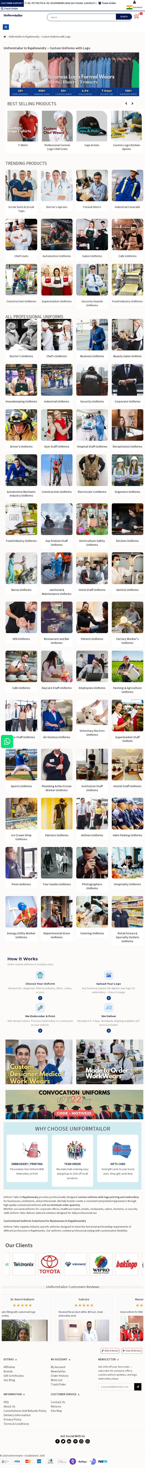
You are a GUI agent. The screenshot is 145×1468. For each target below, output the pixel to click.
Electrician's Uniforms (92, 492)
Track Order (11, 9)
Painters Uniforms (56, 835)
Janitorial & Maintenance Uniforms (56, 592)
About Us (9, 1406)
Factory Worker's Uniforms (127, 641)
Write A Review (111, 1350)
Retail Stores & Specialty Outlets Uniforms (127, 937)
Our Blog (9, 1380)
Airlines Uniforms (92, 835)
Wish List (56, 1380)
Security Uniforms (92, 401)
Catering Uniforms (92, 933)
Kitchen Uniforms (127, 541)
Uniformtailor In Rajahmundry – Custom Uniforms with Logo (40, 36)
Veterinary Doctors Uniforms (92, 733)
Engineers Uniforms (127, 492)
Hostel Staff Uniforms (127, 786)
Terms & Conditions (16, 1424)
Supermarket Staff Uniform (127, 739)
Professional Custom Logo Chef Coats (92, 147)
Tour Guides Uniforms (57, 884)
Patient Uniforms (92, 639)
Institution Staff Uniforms (92, 788)
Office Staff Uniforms (21, 737)
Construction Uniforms (57, 492)
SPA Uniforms (21, 639)
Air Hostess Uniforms (56, 737)
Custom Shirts (23, 145)
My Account (58, 1367)
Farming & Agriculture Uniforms (127, 690)
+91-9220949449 (54, 3)
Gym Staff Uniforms (56, 447)
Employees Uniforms (92, 688)
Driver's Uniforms (21, 447)
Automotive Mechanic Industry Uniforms (21, 494)
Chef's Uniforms (56, 356)
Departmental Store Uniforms (56, 935)
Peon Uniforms (21, 884)
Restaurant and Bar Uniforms (56, 641)
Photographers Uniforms (92, 886)
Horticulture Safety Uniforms (92, 543)
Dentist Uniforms (127, 590)
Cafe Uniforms (21, 688)
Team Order (109, 3)
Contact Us (58, 1402)
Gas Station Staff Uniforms (57, 543)
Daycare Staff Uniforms (57, 688)
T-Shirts (57, 145)
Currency (137, 7)
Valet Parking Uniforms (127, 835)
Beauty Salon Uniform (127, 356)
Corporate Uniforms (127, 401)
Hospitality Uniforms (127, 884)
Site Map (56, 1411)
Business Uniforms (92, 356)
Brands (8, 1371)
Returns (56, 1406)
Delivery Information (17, 1415)
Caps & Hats (126, 145)
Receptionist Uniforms (127, 447)
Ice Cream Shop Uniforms (21, 837)
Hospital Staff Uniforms (92, 447)
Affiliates (9, 1367)
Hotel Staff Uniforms (92, 590)
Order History (59, 1376)
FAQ (6, 1402)
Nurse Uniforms (21, 590)
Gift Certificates (14, 1376)
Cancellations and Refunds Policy (25, 1411)
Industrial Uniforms (56, 401)
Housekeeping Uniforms (21, 401)
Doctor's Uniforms (21, 356)
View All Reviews (133, 1350)
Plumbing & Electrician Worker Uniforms (57, 788)
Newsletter (58, 1371)
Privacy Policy (12, 1419)
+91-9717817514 (35, 3)
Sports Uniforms (21, 786)
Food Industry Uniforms (21, 541)
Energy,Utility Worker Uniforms (21, 935)
